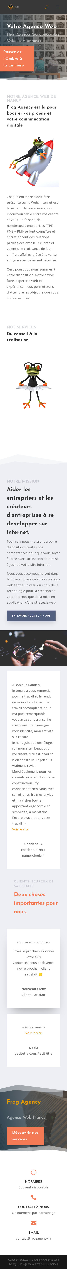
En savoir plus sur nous (31, 616)
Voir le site (20, 829)
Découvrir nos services (25, 1136)
